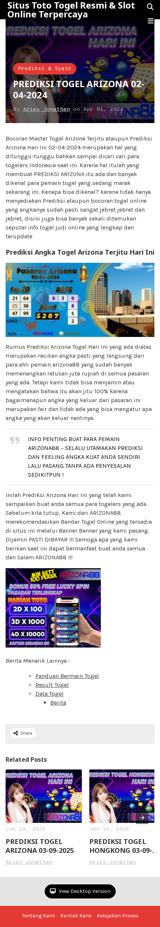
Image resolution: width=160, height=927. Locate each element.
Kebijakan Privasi (117, 916)
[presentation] (142, 817)
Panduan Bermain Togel (67, 675)
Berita (58, 702)
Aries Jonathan (46, 109)
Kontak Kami (76, 916)
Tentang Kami (38, 916)
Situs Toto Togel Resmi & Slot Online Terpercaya (71, 10)
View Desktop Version (84, 891)
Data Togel (49, 693)
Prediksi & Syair (44, 69)
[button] (151, 21)
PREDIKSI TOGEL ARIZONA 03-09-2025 (40, 846)
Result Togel (52, 684)
